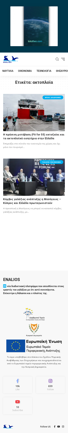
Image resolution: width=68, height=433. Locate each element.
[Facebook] (17, 384)
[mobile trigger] (62, 59)
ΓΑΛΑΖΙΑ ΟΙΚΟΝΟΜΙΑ (51, 162)
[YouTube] (58, 427)
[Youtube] (17, 405)
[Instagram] (50, 384)
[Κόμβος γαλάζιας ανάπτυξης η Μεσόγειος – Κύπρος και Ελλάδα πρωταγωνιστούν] (34, 177)
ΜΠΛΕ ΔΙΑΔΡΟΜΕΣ (53, 97)
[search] (57, 59)
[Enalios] (11, 59)
